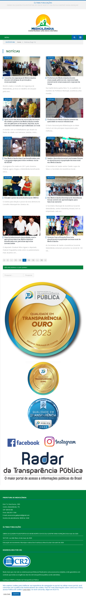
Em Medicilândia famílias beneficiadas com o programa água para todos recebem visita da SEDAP (22, 160)
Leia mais (26, 589)
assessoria (55, 572)
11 (15, 260)
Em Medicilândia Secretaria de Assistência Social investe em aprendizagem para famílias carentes (64, 200)
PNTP (12, 580)
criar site (16, 572)
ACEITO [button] (16, 594)
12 (20, 260)
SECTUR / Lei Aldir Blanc (42, 5)
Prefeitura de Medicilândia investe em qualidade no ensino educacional (62, 120)
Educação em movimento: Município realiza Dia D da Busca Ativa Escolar (27, 542)
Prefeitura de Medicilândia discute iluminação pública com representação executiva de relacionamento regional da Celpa (63, 81)
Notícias (8, 58)
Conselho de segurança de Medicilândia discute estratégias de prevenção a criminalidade (20, 80)
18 (41, 260)
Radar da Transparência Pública (28, 580)
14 (29, 260)
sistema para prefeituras (30, 572)
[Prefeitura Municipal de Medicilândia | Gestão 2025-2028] (43, 22)
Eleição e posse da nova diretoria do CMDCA (21, 198)
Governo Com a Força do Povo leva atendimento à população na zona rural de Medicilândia (64, 239)
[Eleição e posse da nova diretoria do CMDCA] (21, 186)
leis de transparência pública (38, 575)
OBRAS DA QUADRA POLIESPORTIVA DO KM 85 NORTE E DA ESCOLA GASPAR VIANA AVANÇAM (34, 534)
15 (33, 260)
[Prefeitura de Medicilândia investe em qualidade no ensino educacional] (64, 108)
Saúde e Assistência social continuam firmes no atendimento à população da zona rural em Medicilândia (65, 160)
